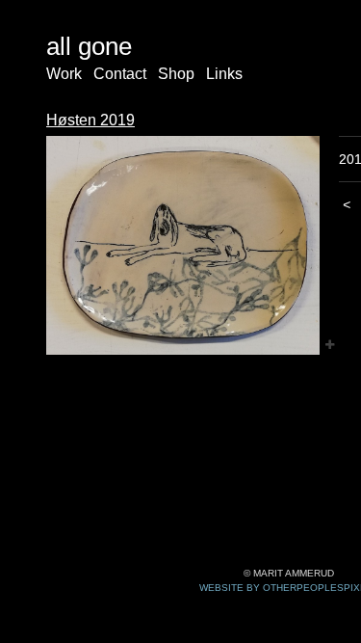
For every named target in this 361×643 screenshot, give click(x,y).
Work (64, 74)
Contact (119, 74)
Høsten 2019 (90, 120)
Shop (176, 74)
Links (224, 74)
